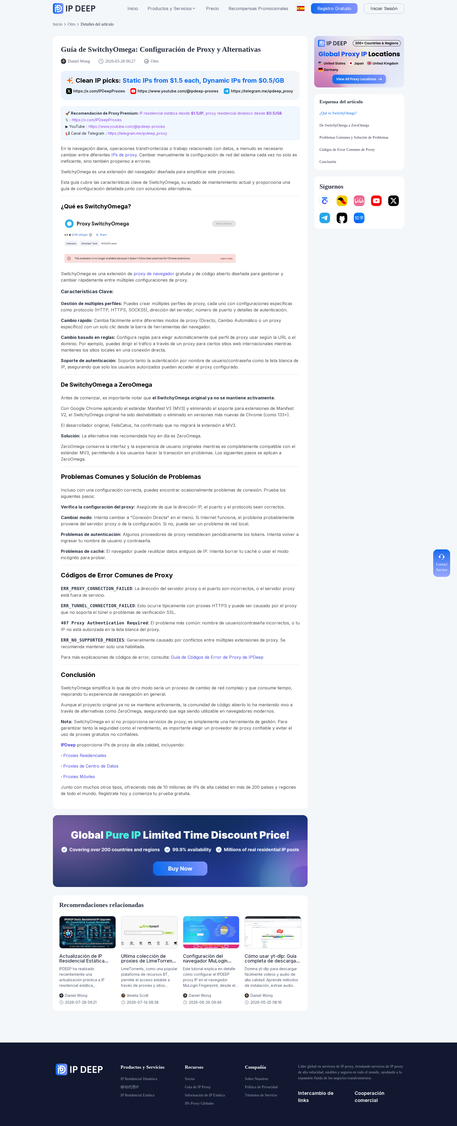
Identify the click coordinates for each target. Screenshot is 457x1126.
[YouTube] (376, 200)
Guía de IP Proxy (198, 1087)
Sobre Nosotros (256, 1079)
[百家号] (324, 200)
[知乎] (359, 218)
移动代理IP (130, 1087)
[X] (393, 200)
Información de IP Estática (205, 1095)
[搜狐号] (342, 200)
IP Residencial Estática (137, 1095)
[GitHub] (342, 218)
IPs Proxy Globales (199, 1103)
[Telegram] (324, 218)
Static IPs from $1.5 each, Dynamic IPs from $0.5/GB (203, 80)
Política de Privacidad (261, 1087)
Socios (190, 1079)
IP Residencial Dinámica (139, 1079)
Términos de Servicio (261, 1095)
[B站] (359, 200)
